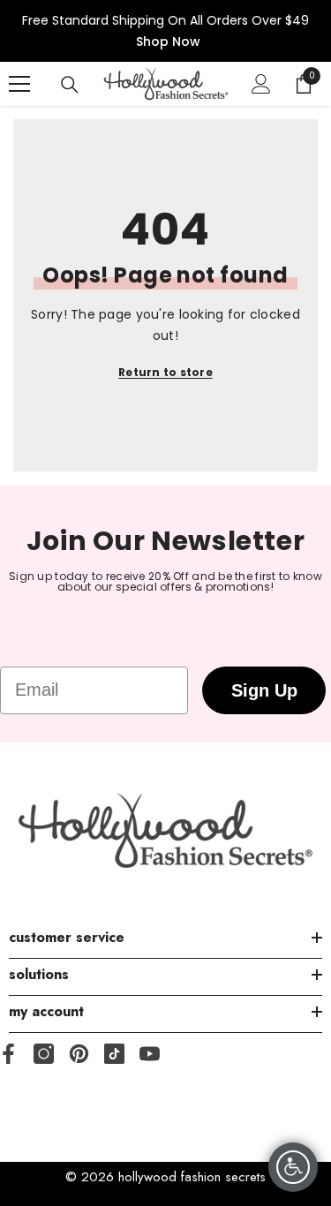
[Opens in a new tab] (44, 1054)
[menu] (19, 83)
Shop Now (168, 41)
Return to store (165, 372)
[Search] (69, 84)
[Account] (261, 84)
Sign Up (264, 690)
